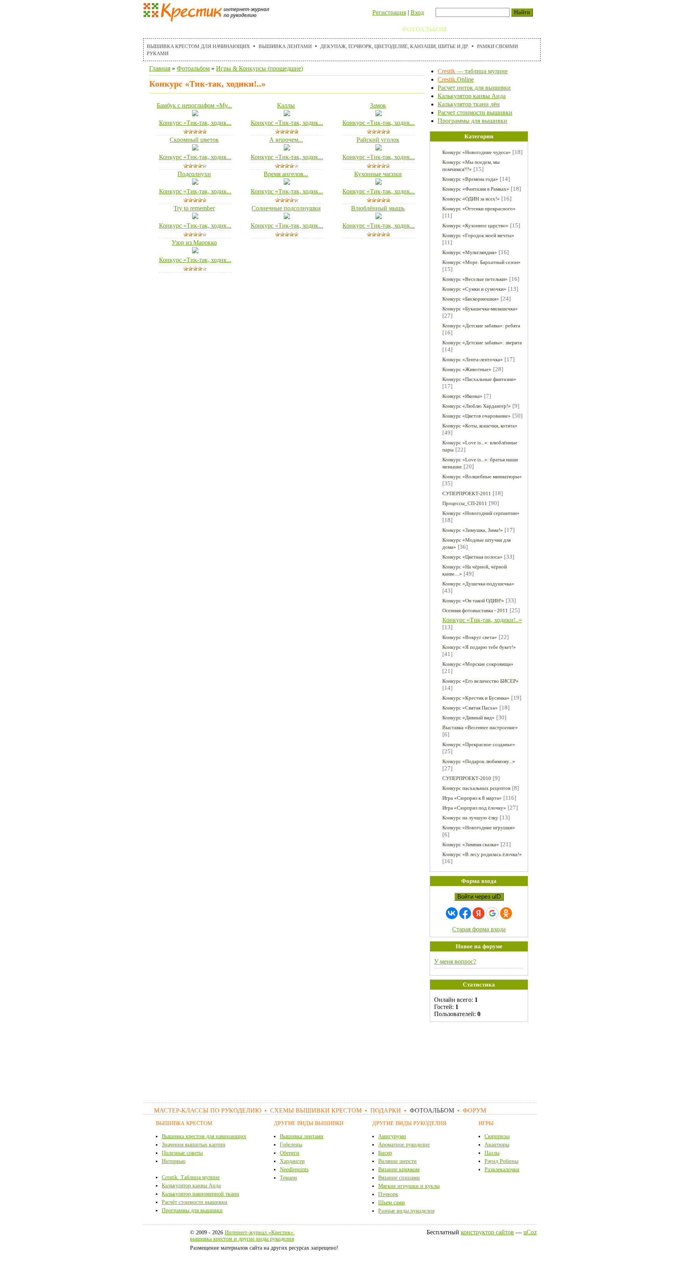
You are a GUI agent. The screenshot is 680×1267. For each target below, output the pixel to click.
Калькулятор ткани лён (469, 104)
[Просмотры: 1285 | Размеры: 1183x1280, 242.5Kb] (287, 182)
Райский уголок (378, 139)
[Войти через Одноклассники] (506, 913)
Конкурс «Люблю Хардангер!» (476, 406)
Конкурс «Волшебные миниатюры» (482, 476)
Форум (466, 29)
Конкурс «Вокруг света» (469, 637)
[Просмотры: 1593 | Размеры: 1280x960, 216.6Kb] (378, 114)
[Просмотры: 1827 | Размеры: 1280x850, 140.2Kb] (378, 217)
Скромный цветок (194, 139)
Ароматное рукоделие (404, 1145)
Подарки (378, 29)
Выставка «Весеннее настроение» (480, 727)
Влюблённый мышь (378, 208)
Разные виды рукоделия (406, 1211)
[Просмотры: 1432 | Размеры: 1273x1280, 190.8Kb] (287, 217)
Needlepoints (294, 1169)
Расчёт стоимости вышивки (194, 1202)
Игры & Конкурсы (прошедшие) (259, 68)
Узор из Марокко (194, 242)
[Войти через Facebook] (465, 913)
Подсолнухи (194, 174)
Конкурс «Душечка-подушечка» (478, 584)
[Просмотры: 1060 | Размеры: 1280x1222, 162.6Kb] (195, 217)
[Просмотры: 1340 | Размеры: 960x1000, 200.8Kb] (378, 148)
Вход (417, 12)
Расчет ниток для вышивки (474, 87)
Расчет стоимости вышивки (475, 112)
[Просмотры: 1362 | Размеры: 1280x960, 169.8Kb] (195, 114)
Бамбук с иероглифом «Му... (194, 105)
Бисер (385, 1153)
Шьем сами (391, 1203)
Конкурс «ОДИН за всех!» (471, 199)
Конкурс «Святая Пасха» (470, 708)
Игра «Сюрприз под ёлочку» (474, 808)
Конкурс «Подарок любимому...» (478, 761)
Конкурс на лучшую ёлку (470, 818)
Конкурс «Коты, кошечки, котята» (479, 426)
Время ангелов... (286, 174)
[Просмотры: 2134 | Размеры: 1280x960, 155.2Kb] (195, 251)
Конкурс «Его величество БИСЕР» (480, 681)
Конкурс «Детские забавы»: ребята (481, 326)
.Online (456, 79)
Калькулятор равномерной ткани (200, 1194)
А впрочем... (286, 139)
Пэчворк (388, 1194)
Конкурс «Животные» (467, 369)
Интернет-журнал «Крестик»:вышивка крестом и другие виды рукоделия (242, 1236)
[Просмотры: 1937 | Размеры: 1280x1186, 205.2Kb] (287, 114)
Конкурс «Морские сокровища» (478, 664)
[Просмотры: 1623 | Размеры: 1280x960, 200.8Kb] (195, 182)
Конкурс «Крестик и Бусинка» (476, 698)
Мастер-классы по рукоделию (201, 29)
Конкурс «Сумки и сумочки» (474, 289)
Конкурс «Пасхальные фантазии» (479, 379)
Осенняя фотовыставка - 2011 (475, 610)
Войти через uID (479, 897)
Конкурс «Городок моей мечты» (478, 235)
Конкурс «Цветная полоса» (472, 557)
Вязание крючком (398, 1169)
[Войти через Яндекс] (478, 913)
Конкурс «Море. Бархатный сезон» (481, 262)
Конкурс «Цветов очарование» (476, 416)
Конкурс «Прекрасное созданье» (478, 744)
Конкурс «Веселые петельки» (475, 279)
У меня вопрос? (455, 961)
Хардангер (292, 1161)
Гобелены (291, 1145)
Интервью (173, 1161)
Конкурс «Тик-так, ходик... (195, 122)
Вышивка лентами (285, 46)
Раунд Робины (501, 1161)
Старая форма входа (479, 929)
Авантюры (496, 1145)
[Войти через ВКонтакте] (452, 913)
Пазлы (491, 1153)
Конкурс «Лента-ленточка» (472, 359)
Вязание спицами (399, 1178)
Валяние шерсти (397, 1161)
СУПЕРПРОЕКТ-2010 (466, 778)
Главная (159, 68)
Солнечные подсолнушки (286, 208)
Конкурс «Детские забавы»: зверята (482, 343)
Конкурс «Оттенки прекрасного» (479, 209)
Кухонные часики (378, 174)
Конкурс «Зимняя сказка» (470, 844)
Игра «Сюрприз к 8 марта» (472, 798)
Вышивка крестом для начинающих (198, 46)
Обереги (289, 1153)
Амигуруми (392, 1136)
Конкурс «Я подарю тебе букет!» (479, 647)
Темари (288, 1178)
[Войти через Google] (492, 913)
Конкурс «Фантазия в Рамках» (475, 189)
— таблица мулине (473, 71)
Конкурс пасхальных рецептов (476, 788)
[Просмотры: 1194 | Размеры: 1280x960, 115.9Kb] (287, 148)
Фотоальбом (424, 29)
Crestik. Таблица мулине (191, 1177)
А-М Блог (501, 29)
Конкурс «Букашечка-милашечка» (480, 309)
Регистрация (389, 12)
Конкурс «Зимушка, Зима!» (472, 530)
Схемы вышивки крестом (309, 29)
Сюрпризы (497, 1136)
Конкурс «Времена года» (470, 179)
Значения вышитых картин (193, 1145)
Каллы (286, 105)
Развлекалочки (501, 1169)
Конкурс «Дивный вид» (468, 718)
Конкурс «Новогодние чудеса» (476, 152)
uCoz (530, 1232)
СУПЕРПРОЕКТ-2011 (466, 493)
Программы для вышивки (472, 120)
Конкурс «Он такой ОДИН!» (473, 601)
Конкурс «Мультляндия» (469, 252)
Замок (378, 105)
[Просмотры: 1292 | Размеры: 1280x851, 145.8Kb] (195, 148)
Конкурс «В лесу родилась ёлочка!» (482, 854)
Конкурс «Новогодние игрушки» (478, 827)
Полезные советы (182, 1153)
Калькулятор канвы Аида (472, 96)
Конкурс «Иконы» (462, 396)
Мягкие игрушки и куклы (409, 1186)
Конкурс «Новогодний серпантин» (480, 513)
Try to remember (194, 208)
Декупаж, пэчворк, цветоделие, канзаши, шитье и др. (394, 46)
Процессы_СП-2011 (464, 503)
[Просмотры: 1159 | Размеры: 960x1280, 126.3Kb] (378, 182)
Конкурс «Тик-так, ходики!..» (482, 620)
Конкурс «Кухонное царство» (475, 226)
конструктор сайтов (487, 1232)
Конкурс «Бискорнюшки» (470, 299)
